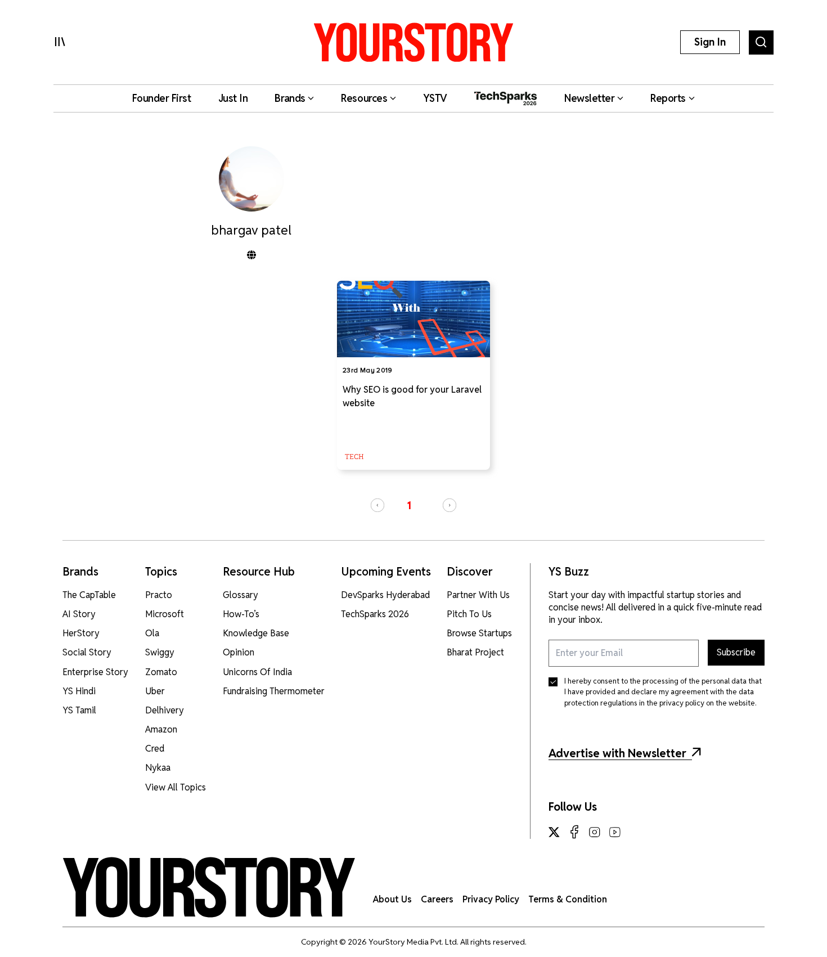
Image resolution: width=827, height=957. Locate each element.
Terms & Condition (567, 899)
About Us (392, 899)
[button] (377, 505)
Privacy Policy (490, 899)
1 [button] (409, 505)
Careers (437, 899)
